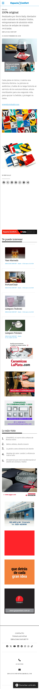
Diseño (4, 9)
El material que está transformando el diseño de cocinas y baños (21, 461)
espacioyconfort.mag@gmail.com (19, 673)
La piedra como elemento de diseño (20, 449)
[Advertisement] (19, 206)
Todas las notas (19, 636)
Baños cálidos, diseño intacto (17, 444)
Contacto (19, 633)
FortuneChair (11, 284)
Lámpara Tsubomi (13, 309)
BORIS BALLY (6, 175)
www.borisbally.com (10, 104)
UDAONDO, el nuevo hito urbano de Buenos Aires (19, 439)
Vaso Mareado (11, 260)
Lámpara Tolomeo (13, 333)
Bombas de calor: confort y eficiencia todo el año (20, 454)
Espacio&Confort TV (19, 639)
